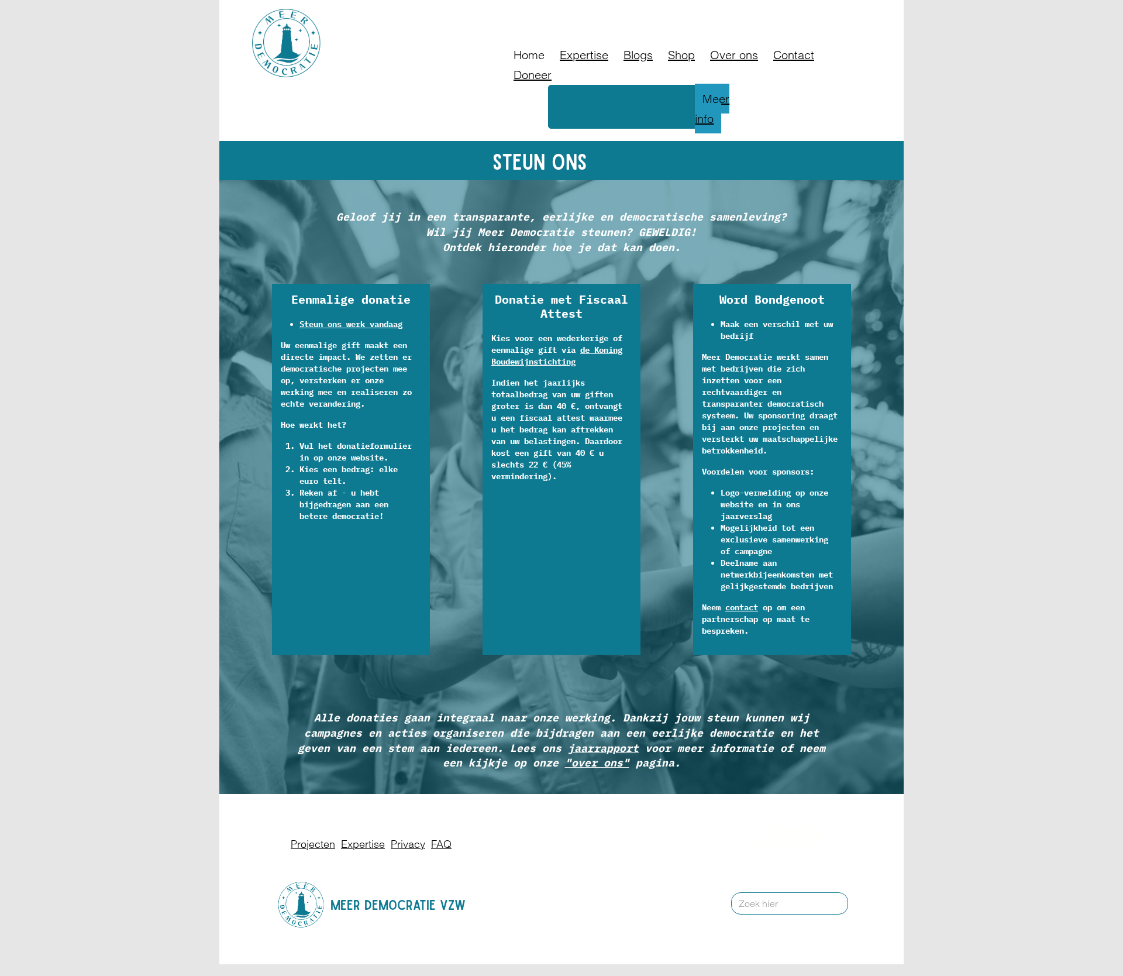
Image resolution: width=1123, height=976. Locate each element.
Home (529, 54)
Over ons (734, 54)
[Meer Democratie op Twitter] (812, 836)
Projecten (313, 844)
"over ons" (597, 762)
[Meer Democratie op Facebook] (789, 836)
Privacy (408, 844)
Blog (689, 14)
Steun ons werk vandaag (350, 324)
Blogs (638, 54)
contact (741, 607)
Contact (757, 14)
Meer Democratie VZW (398, 904)
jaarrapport (603, 748)
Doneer (652, 14)
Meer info (712, 108)
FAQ (719, 14)
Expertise (584, 54)
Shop (681, 54)
